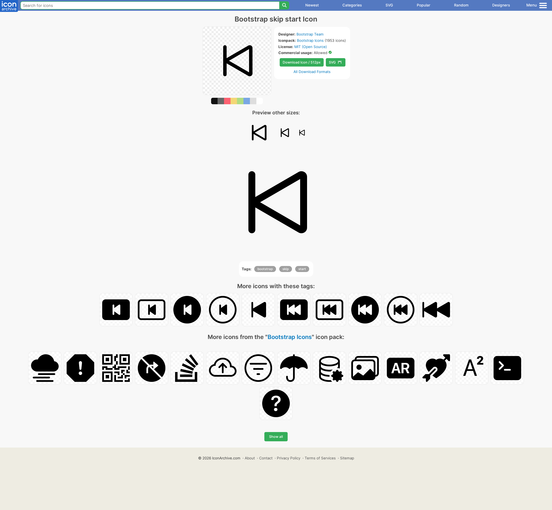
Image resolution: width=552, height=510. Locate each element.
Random (461, 5)
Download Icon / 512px (302, 62)
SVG (389, 5)
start (302, 269)
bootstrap (265, 269)
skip (285, 269)
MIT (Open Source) (310, 47)
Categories (352, 5)
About (250, 458)
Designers (501, 5)
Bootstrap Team (310, 34)
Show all (276, 436)
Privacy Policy (288, 458)
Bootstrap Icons (310, 40)
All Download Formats (312, 72)
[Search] (284, 5)
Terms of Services (320, 458)
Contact (266, 458)
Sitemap (347, 458)
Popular (423, 5)
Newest (312, 5)
